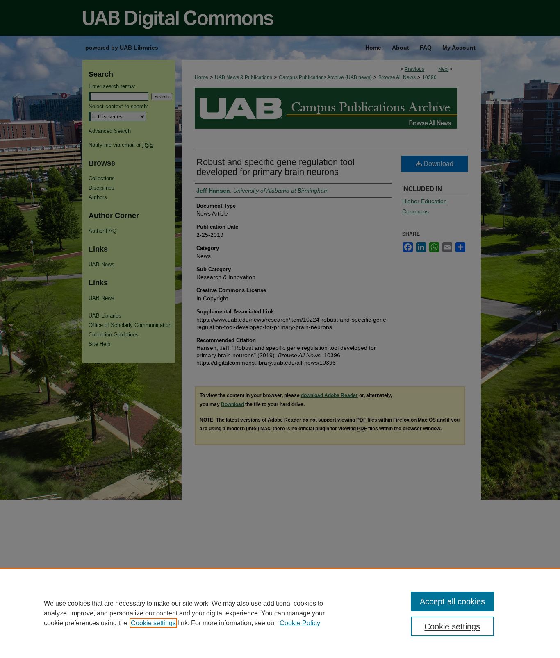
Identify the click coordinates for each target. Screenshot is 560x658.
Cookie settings (153, 622)
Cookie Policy (300, 622)
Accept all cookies (452, 601)
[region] (280, 613)
